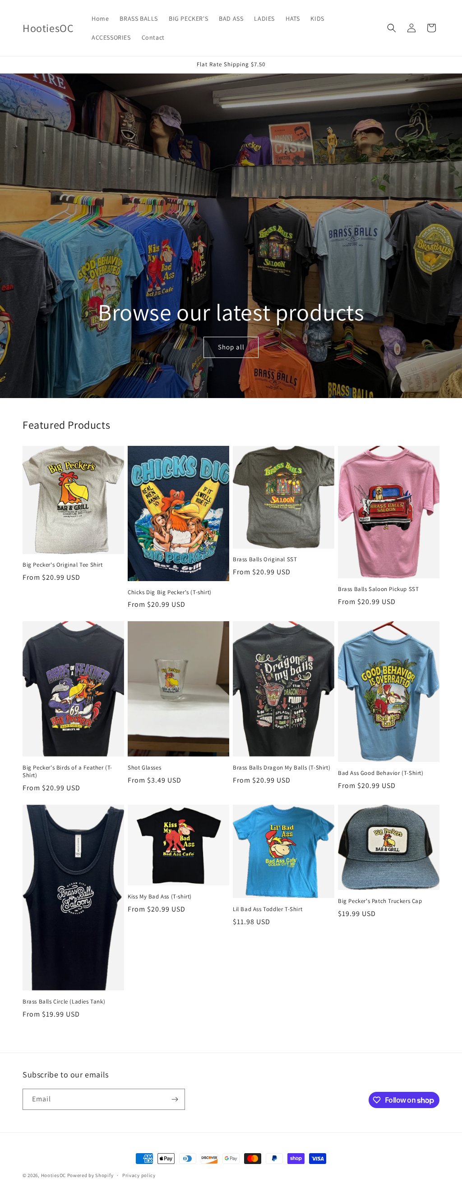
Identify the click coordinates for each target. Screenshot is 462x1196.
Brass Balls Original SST (265, 559)
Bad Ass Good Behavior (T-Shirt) (381, 773)
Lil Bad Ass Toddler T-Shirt (267, 909)
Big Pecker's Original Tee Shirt (63, 564)
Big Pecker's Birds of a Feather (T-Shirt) (67, 771)
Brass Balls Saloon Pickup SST (378, 589)
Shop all (230, 347)
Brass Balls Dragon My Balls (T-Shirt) (281, 767)
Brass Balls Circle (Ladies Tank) (64, 1001)
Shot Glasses (144, 767)
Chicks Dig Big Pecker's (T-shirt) (170, 592)
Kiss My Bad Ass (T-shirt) (160, 896)
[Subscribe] (175, 1099)
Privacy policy (139, 1175)
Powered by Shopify (90, 1175)
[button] (392, 28)
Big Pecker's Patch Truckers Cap (380, 901)
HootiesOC (53, 1175)
